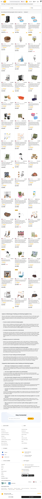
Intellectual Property (5, 434)
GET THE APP (31, 496)
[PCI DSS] (3, 483)
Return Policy (24, 434)
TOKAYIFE (38, 63)
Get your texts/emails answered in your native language (32, 467)
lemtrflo (12, 199)
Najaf (2, 473)
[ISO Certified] (11, 483)
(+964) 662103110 (26, 470)
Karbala (2, 476)
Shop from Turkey (12, 489)
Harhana (38, 82)
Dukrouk (12, 258)
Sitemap (2, 436)
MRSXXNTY (25, 23)
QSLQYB (25, 199)
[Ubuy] (4, 1)
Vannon (25, 63)
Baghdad (3, 464)
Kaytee (25, 102)
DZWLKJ (25, 238)
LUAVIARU (25, 82)
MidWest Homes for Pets (37, 199)
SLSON (39, 278)
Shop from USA (3, 488)
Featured (26, 12)
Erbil (2, 469)
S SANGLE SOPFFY (24, 258)
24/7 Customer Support (29, 464)
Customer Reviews (25, 432)
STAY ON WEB (10, 496)
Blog (22, 441)
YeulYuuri (38, 219)
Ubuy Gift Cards (25, 439)
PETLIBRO (11, 23)
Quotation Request (4, 432)
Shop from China (4, 489)
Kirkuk (2, 474)
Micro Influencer (4, 443)
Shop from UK (10, 488)
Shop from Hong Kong (25, 488)
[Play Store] (31, 476)
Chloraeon (38, 161)
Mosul (2, 467)
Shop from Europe (19, 489)
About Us (3, 429)
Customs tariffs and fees (6, 439)
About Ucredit (24, 437)
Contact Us (3, 431)
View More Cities (4, 478)
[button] (31, 1)
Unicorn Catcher (24, 120)
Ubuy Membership (4, 444)
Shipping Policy (4, 441)
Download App (24, 429)
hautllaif (38, 120)
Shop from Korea (33, 488)
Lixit (12, 63)
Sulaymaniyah (4, 471)
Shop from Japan (17, 488)
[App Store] (25, 476)
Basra (2, 466)
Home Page (3, 4)
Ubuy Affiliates (24, 443)
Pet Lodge (38, 258)
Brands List (24, 431)
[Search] (27, 2)
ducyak (39, 238)
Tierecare (11, 102)
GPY (12, 238)
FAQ (22, 436)
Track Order (3, 437)
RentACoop (25, 161)
